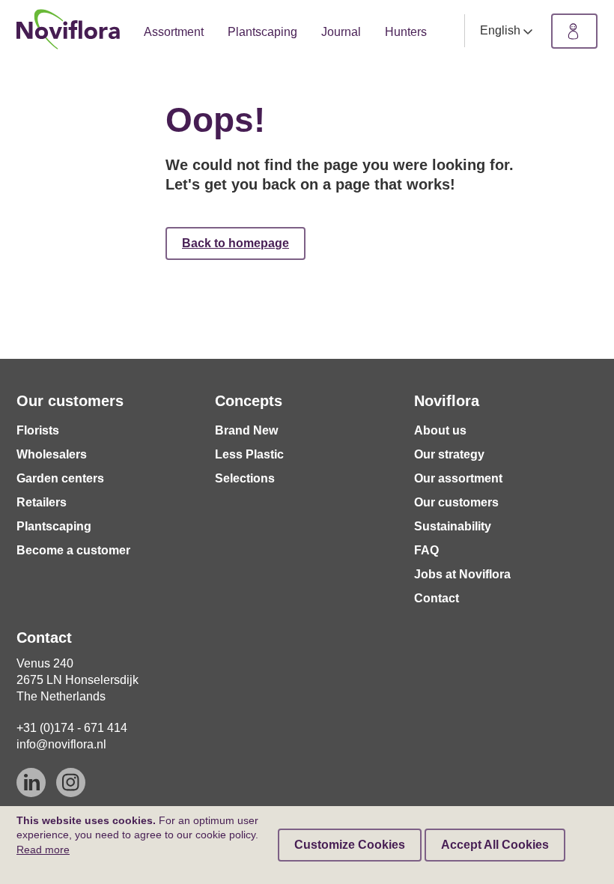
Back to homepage (235, 243)
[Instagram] (70, 782)
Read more (43, 850)
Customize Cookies (349, 844)
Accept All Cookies (495, 844)
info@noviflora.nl (61, 744)
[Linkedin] (31, 782)
